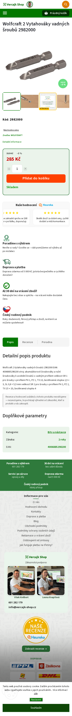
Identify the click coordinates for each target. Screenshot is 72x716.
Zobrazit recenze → (36, 648)
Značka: (13, 135)
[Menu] (5, 13)
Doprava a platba (36, 516)
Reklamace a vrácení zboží (36, 535)
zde (36, 693)
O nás (36, 502)
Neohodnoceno (11, 130)
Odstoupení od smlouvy (36, 540)
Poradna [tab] (47, 342)
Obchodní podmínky (36, 525)
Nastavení (36, 699)
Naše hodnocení (34, 205)
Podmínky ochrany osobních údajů (36, 530)
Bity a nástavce (57, 432)
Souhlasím (36, 708)
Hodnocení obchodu (36, 506)
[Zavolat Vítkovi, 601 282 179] (30, 4)
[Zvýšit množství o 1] (25, 168)
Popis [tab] (10, 342)
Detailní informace (12, 142)
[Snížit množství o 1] (8, 168)
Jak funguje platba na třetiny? (36, 545)
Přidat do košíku (36, 178)
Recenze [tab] (27, 342)
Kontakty (36, 511)
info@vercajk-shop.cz (22, 607)
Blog (36, 521)
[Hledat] (65, 4)
